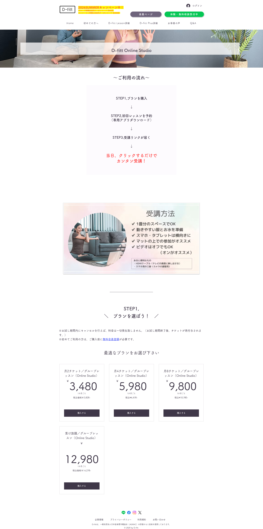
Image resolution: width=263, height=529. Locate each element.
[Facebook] (129, 512)
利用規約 (141, 520)
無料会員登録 (111, 339)
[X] (140, 512)
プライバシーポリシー (121, 520)
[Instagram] (134, 512)
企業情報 (99, 520)
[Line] (123, 512)
